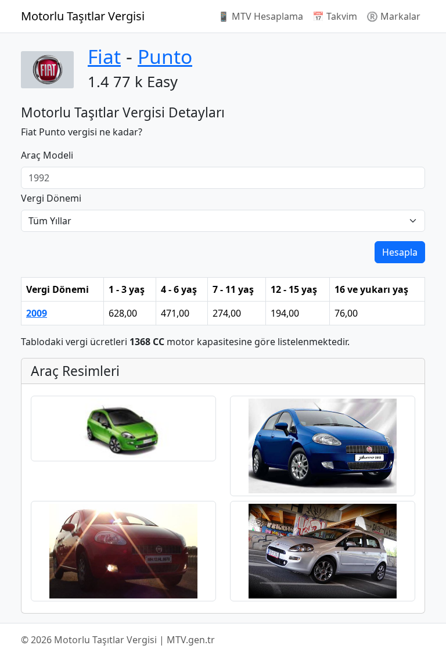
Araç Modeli (47, 155)
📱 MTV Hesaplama (260, 16)
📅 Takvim (334, 16)
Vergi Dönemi (51, 198)
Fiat (104, 56)
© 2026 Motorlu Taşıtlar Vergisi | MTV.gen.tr (118, 639)
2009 (36, 313)
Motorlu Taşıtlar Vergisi (83, 16)
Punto (165, 56)
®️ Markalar (393, 16)
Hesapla (400, 252)
